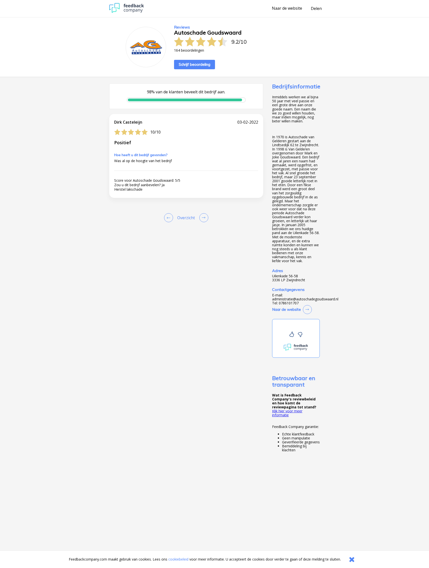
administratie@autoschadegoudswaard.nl (305, 299)
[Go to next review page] (202, 217)
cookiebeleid (178, 559)
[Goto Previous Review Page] (169, 217)
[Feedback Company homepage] (126, 11)
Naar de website (287, 8)
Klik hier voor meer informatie (287, 413)
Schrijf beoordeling (194, 64)
